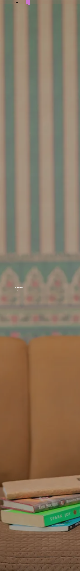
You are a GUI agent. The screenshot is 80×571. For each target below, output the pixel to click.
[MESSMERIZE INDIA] (17, 2)
